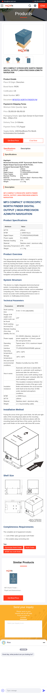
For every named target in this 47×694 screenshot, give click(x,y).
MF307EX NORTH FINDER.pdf (24, 100)
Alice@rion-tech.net (10, 1)
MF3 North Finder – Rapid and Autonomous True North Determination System (13, 589)
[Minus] (44, 642)
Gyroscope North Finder (13, 547)
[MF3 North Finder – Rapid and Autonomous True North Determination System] (13, 577)
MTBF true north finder (13, 551)
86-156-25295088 (39, 1)
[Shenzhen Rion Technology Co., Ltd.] (9, 5)
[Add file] (2, 690)
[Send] (44, 690)
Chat (42, 5)
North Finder (30, 547)
